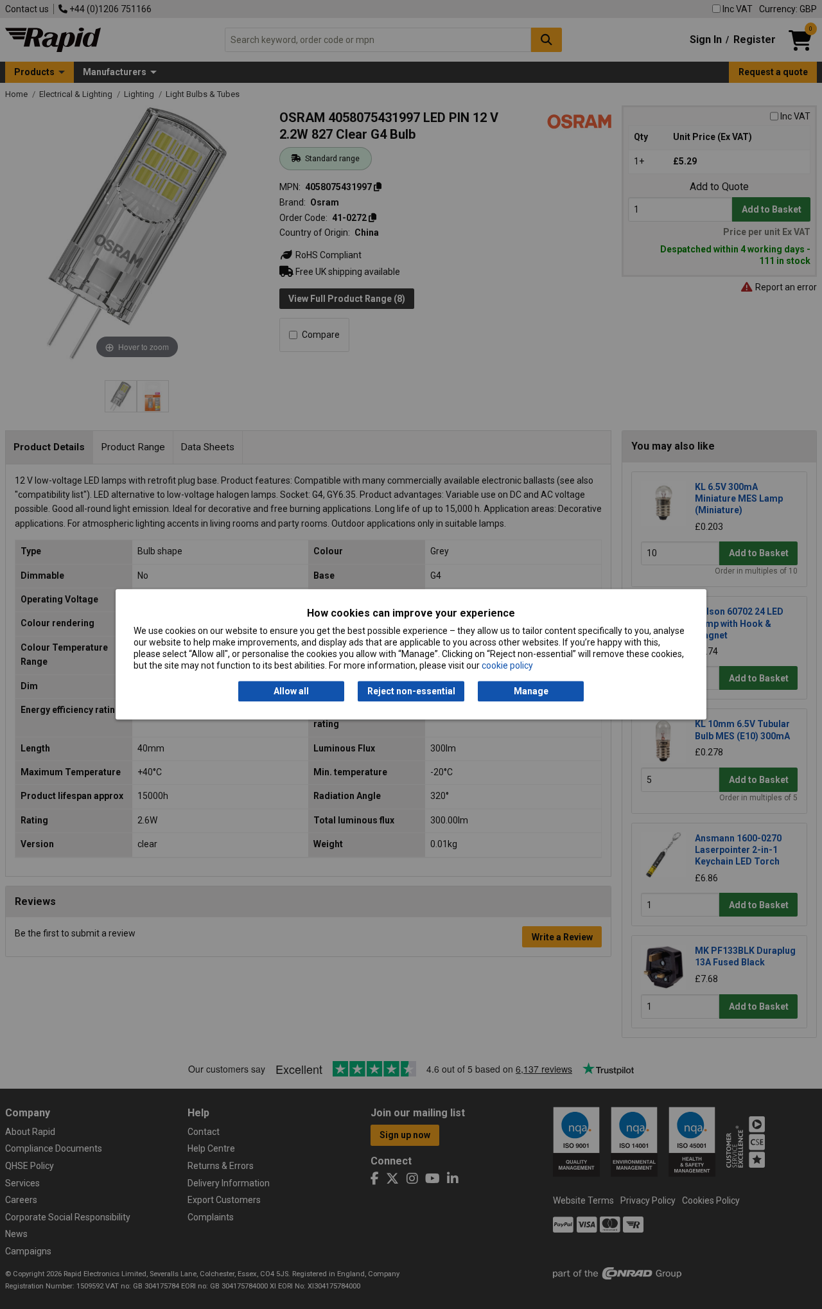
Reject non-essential (411, 691)
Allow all (291, 691)
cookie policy (507, 666)
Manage (531, 691)
